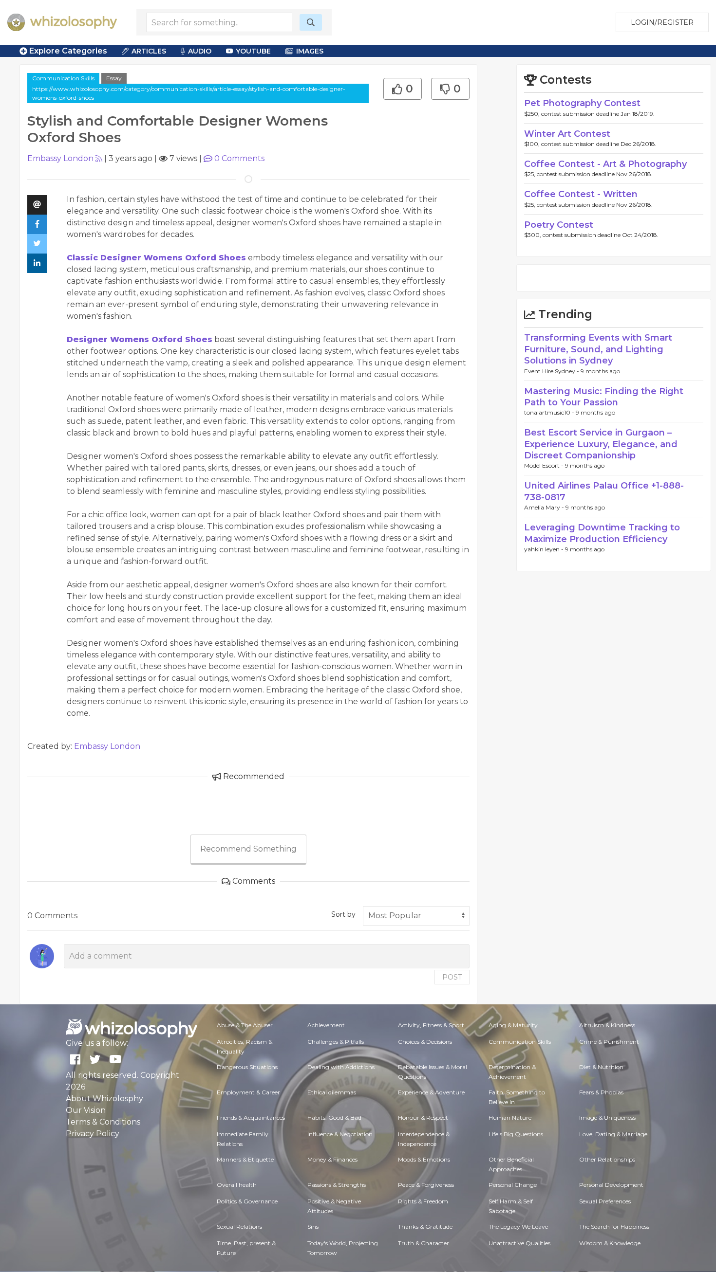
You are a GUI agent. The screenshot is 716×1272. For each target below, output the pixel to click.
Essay (114, 78)
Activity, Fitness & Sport (431, 1025)
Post (452, 977)
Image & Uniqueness (607, 1117)
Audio (199, 51)
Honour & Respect (423, 1117)
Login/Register (662, 22)
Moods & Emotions (424, 1159)
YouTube (253, 51)
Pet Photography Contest (582, 103)
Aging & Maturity (513, 1025)
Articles (149, 51)
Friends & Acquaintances (251, 1117)
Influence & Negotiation (340, 1134)
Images (309, 51)
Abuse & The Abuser (245, 1025)
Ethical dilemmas (331, 1092)
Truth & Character (423, 1243)
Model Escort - (544, 465)
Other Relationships (607, 1159)
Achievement (326, 1025)
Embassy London (60, 158)
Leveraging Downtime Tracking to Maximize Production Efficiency (602, 533)
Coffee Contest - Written (581, 194)
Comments (239, 158)
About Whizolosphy (104, 1098)
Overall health (237, 1184)
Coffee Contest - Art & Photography (605, 164)
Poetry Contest (558, 224)
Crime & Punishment (609, 1041)
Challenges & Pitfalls (335, 1041)
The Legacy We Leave (518, 1226)
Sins (313, 1226)
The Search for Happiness (614, 1226)
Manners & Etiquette (245, 1159)
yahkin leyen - (544, 549)
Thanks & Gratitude (425, 1226)
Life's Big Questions (516, 1134)
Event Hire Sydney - (552, 371)
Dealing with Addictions (341, 1067)
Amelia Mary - (544, 507)
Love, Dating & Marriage (613, 1134)
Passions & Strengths (336, 1184)
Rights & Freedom (423, 1201)
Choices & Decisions (425, 1041)
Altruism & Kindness (607, 1025)
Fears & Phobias (601, 1092)
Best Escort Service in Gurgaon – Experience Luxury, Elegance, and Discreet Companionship (601, 444)
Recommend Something (248, 849)
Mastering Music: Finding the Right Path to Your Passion (603, 397)
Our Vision (86, 1110)
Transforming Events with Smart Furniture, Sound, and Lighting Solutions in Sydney (598, 349)
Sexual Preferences (605, 1201)
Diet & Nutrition (601, 1067)
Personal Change (513, 1184)
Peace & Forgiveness (426, 1184)
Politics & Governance (247, 1201)
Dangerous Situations (247, 1067)
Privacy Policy (92, 1133)
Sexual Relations (239, 1226)
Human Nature (510, 1117)
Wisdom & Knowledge (610, 1243)
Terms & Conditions (103, 1122)
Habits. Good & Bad (334, 1117)
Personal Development (611, 1184)
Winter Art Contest (567, 133)
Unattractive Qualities (519, 1243)
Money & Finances (332, 1159)
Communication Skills (63, 78)
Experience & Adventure (431, 1092)
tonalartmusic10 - (550, 412)
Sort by (343, 914)
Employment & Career (248, 1092)
